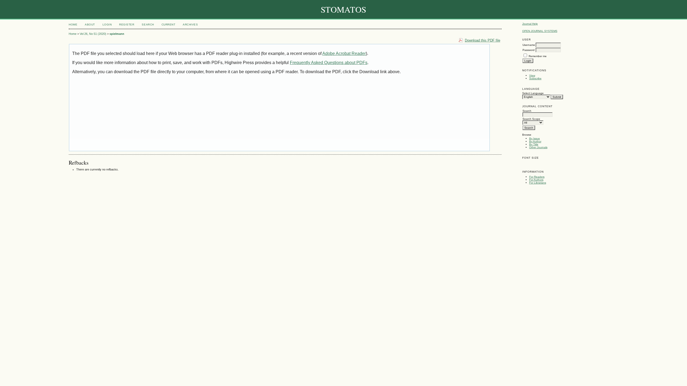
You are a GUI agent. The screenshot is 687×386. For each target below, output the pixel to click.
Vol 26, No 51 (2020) (93, 33)
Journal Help (530, 23)
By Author (535, 141)
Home (73, 24)
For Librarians (537, 182)
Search (148, 24)
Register (126, 24)
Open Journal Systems (539, 30)
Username (528, 44)
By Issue (534, 138)
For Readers (537, 176)
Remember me (538, 56)
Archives (190, 24)
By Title (533, 144)
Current (169, 24)
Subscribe (535, 78)
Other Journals (538, 147)
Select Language (533, 93)
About (90, 24)
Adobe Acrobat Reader (344, 53)
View (532, 75)
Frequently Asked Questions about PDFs (328, 62)
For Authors (536, 179)
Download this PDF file (482, 40)
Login (107, 24)
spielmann (116, 33)
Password (528, 50)
